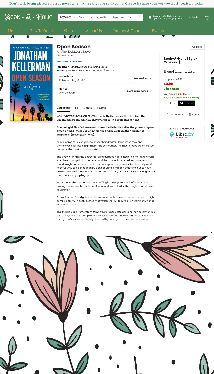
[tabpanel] (106, 171)
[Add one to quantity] (175, 103)
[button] (166, 18)
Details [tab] (88, 108)
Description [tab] (63, 108)
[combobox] (67, 17)
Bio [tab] (77, 108)
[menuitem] (13, 31)
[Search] (139, 17)
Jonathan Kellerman (70, 61)
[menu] (107, 31)
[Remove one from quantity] (166, 103)
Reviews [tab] (101, 108)
